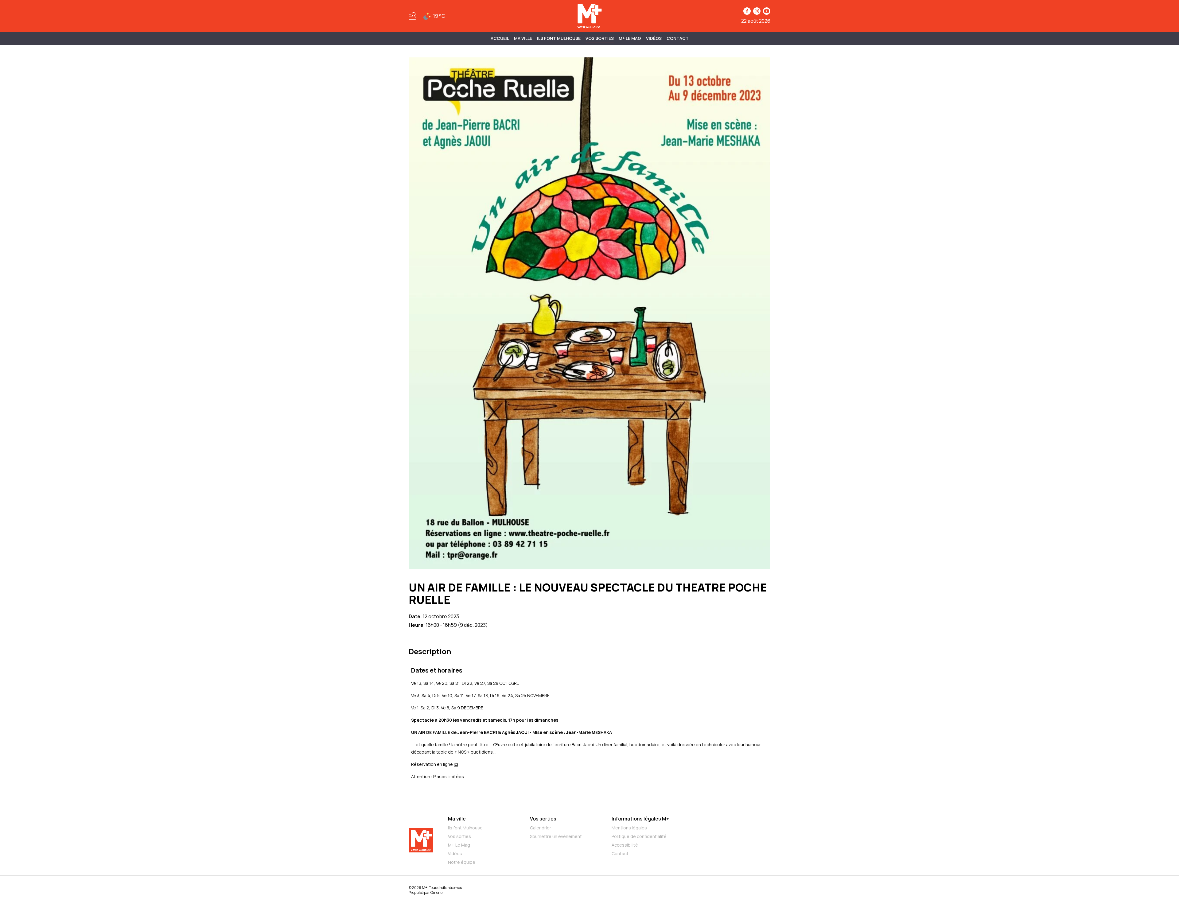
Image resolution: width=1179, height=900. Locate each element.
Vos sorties (600, 38)
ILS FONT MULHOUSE (559, 38)
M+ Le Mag (630, 38)
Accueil (500, 38)
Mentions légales (629, 828)
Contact (678, 38)
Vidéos (654, 38)
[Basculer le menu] (412, 16)
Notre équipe (461, 862)
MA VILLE (523, 38)
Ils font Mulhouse (465, 828)
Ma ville (457, 818)
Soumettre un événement (556, 836)
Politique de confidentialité (639, 836)
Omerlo (436, 892)
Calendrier (540, 828)
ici (456, 764)
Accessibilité (625, 845)
